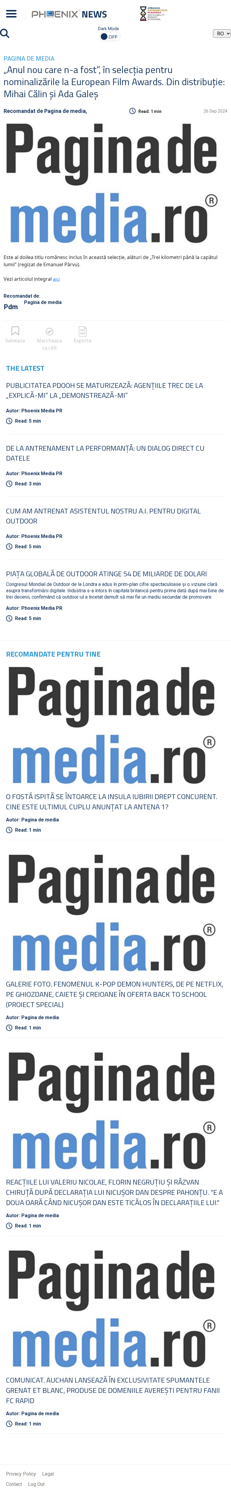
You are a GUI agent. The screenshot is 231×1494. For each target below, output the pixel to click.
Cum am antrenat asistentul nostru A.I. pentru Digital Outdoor (103, 515)
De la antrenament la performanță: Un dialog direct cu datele (105, 453)
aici (56, 279)
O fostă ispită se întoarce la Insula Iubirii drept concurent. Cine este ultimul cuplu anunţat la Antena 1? (111, 801)
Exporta (82, 340)
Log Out (36, 1484)
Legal (48, 1474)
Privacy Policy (21, 1474)
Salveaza (15, 340)
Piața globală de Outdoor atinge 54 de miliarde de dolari (106, 573)
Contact (14, 1484)
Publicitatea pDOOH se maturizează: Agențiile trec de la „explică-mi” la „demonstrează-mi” (104, 390)
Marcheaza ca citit (49, 344)
